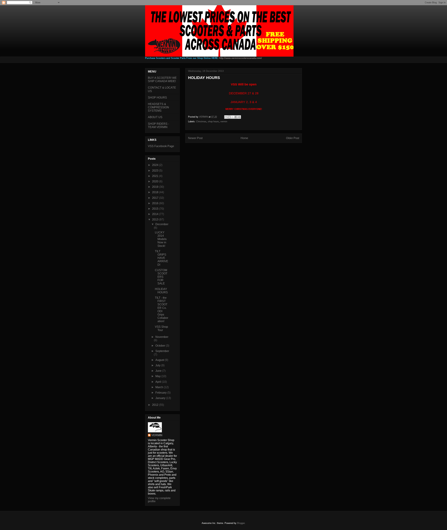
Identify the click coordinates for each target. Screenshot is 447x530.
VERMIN (156, 435)
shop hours (213, 121)
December (161, 224)
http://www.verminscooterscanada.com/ (240, 58)
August (160, 359)
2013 (155, 219)
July (158, 365)
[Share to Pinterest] (239, 117)
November (161, 336)
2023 (155, 170)
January (160, 398)
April (158, 381)
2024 (155, 165)
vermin (223, 121)
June (158, 370)
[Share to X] (232, 117)
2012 (155, 404)
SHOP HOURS (157, 97)
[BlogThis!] (229, 117)
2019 (155, 186)
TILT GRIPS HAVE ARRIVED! (161, 258)
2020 (155, 181)
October (160, 345)
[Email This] (226, 117)
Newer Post (195, 138)
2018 (155, 192)
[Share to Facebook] (236, 117)
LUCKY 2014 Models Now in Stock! (161, 239)
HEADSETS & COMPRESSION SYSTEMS (158, 107)
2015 (155, 208)
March (159, 387)
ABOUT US (155, 117)
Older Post (292, 138)
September (162, 351)
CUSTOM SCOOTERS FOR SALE (161, 277)
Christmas (201, 121)
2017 (155, 197)
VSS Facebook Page (161, 146)
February (161, 392)
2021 (155, 176)
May (158, 376)
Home (244, 138)
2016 (155, 203)
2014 (155, 214)
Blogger (241, 523)
